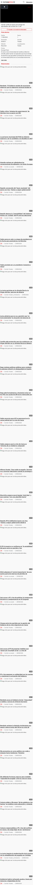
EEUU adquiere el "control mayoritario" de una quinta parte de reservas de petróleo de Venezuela (16, 573)
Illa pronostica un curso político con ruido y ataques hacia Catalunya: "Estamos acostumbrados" (15, 752)
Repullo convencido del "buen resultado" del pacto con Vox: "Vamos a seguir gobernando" (15, 189)
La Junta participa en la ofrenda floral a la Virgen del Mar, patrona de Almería (14, 291)
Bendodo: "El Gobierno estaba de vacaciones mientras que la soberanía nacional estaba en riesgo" (15, 86)
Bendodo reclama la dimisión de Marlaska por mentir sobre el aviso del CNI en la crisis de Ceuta (15, 726)
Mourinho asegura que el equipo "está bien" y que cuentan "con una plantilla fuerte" (15, 496)
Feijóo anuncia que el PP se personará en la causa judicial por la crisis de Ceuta (15, 419)
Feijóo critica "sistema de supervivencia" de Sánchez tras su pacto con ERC (14, 112)
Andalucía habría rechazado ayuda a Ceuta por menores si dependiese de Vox (16, 880)
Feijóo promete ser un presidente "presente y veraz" (15, 266)
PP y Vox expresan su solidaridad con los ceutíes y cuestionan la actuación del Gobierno (16, 675)
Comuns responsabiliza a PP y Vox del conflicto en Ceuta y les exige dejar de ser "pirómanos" (16, 829)
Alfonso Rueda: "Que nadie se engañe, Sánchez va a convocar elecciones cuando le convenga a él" (16, 470)
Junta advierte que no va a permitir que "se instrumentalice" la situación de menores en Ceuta (15, 317)
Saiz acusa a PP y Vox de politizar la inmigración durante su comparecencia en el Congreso (16, 598)
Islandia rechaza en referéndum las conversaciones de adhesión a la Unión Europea (16, 163)
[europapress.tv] (9, 2)
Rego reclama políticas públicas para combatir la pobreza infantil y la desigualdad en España (16, 368)
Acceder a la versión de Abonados (17, 29)
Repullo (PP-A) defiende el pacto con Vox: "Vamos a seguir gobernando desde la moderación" (14, 522)
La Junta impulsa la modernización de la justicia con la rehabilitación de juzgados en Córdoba (16, 854)
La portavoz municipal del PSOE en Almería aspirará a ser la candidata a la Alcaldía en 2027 (16, 137)
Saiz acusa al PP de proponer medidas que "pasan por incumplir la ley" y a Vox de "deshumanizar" (14, 650)
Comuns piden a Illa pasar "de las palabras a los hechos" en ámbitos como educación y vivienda (16, 803)
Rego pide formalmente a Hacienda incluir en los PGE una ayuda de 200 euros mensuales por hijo (16, 394)
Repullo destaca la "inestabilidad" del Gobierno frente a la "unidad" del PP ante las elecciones (16, 214)
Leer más (4, 60)
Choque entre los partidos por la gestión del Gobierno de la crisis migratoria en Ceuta (15, 624)
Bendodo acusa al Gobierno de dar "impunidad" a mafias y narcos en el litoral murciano (16, 701)
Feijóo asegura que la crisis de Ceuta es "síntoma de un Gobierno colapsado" (13, 445)
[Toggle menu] (1, 2)
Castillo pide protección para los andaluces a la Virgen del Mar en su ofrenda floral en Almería (16, 342)
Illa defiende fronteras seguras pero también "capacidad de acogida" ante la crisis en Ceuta (15, 777)
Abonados (29, 2)
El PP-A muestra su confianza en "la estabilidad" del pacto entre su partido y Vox (16, 547)
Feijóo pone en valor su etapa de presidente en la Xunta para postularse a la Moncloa (16, 240)
